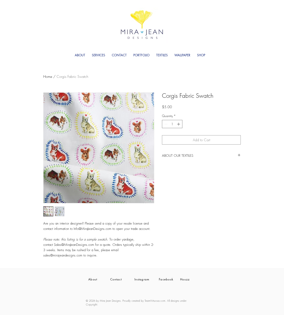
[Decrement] (165, 124)
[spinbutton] (172, 124)
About (92, 279)
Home (47, 76)
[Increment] (179, 124)
